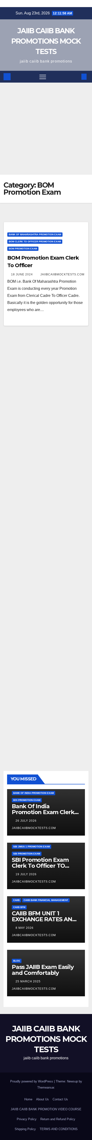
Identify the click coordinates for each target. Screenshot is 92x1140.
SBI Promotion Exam (26, 853)
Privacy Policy (27, 1119)
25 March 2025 (29, 981)
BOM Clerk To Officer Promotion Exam (35, 241)
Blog (16, 960)
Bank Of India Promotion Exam (33, 793)
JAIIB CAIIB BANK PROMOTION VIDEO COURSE (46, 1109)
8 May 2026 (25, 928)
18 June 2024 (22, 274)
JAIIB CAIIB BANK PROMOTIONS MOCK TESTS (46, 41)
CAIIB (16, 900)
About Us (42, 1099)
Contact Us (60, 1099)
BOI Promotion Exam (26, 800)
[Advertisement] (46, 129)
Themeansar (45, 1087)
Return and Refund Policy (57, 1119)
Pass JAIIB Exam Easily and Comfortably (43, 969)
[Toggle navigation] (42, 77)
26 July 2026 (27, 820)
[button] (76, 77)
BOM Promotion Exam (23, 248)
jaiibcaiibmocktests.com (62, 274)
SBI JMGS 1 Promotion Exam (31, 846)
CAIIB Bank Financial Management (46, 900)
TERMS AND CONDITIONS (59, 1129)
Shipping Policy (25, 1129)
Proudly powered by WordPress (32, 1081)
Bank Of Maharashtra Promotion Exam (35, 234)
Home (28, 1099)
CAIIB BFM (19, 907)
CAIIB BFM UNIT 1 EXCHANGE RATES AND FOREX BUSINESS (44, 919)
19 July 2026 (27, 874)
